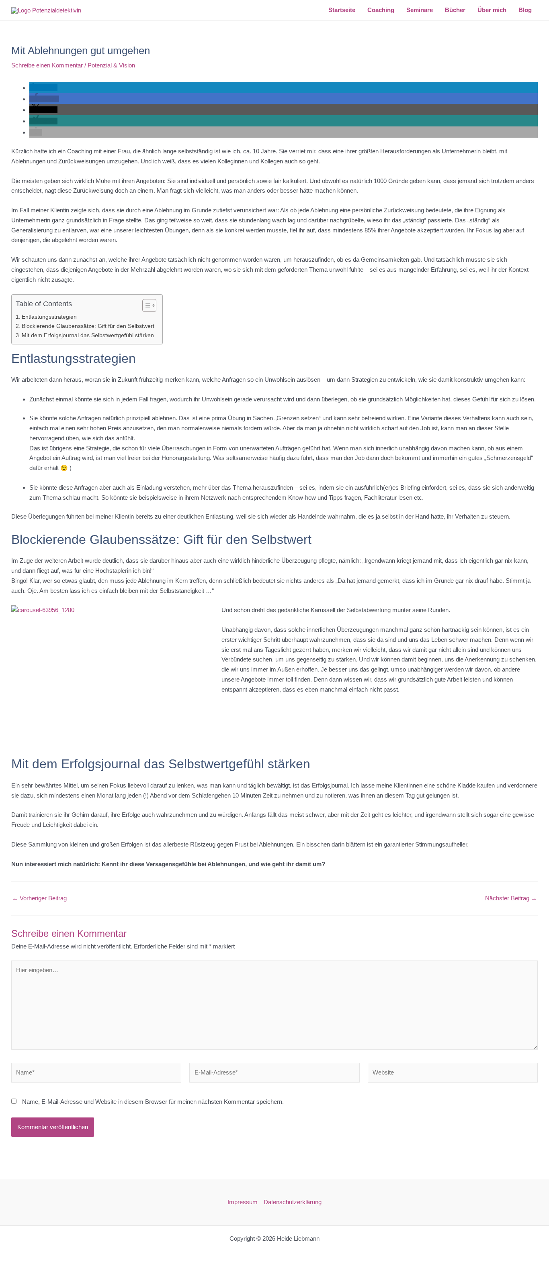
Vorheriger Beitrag (39, 898)
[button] (43, 87)
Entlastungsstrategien (49, 317)
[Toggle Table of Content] (145, 305)
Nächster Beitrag (511, 898)
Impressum (242, 1202)
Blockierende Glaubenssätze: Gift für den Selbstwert (88, 326)
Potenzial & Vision (111, 65)
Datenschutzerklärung (293, 1202)
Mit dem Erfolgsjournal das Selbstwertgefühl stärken (88, 335)
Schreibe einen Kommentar (47, 65)
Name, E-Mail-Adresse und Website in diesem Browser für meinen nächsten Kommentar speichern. (153, 1101)
